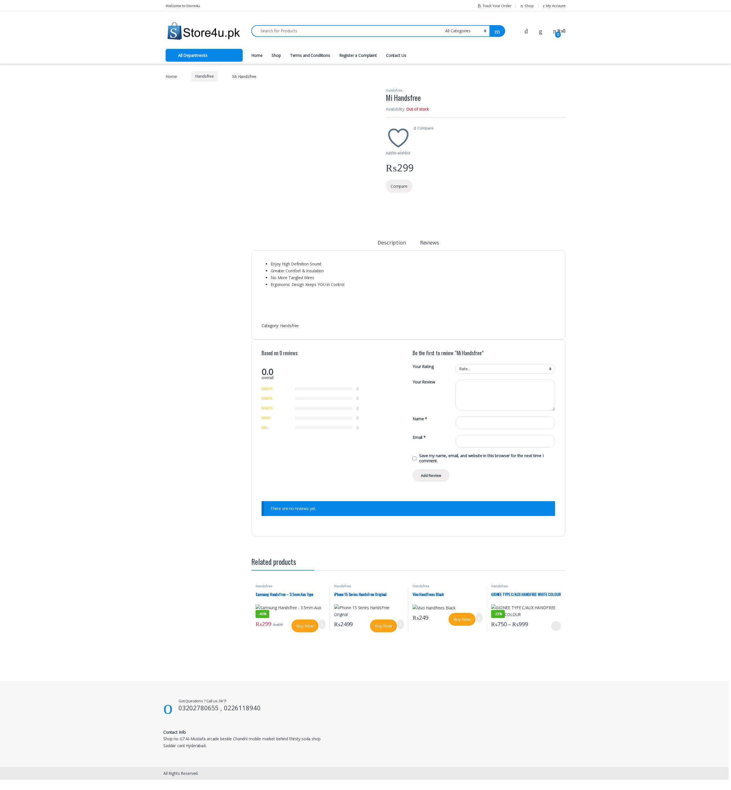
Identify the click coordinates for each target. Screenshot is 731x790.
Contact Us (396, 55)
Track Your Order (497, 5)
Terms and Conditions (310, 55)
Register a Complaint (358, 55)
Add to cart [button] (322, 624)
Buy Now (305, 626)
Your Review (424, 382)
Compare (425, 128)
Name (420, 418)
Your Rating (423, 366)
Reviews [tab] (429, 243)
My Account (555, 5)
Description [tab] (391, 243)
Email (419, 437)
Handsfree (204, 76)
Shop (529, 5)
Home (256, 55)
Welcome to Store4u (183, 5)
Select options (554, 626)
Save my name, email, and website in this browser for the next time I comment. (481, 458)
